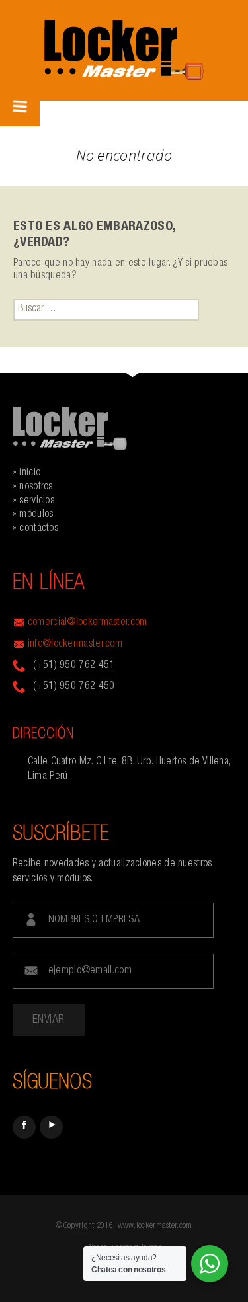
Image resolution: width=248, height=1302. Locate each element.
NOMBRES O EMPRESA (94, 920)
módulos (36, 515)
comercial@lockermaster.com (87, 623)
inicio (29, 473)
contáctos (38, 529)
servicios (36, 501)
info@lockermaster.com (75, 644)
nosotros (35, 487)
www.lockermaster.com (155, 1226)
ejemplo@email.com (90, 971)
